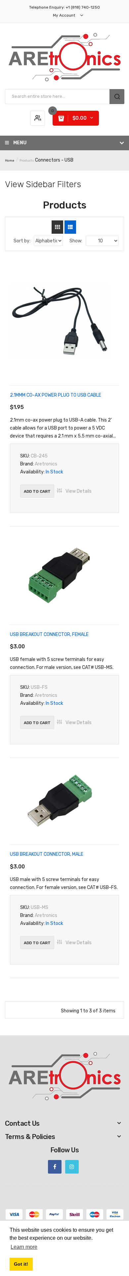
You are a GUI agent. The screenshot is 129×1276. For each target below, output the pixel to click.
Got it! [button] (21, 1264)
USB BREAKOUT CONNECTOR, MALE (46, 854)
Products (27, 161)
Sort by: (22, 241)
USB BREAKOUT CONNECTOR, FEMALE (49, 634)
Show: (75, 241)
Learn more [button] (24, 1247)
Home (9, 161)
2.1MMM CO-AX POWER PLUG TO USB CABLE (55, 395)
